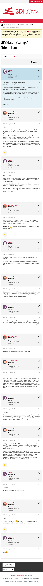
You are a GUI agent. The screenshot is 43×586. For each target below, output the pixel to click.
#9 (39, 372)
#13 (39, 515)
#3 (39, 172)
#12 (39, 484)
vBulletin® (21, 575)
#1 (39, 82)
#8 (39, 348)
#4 (39, 217)
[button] (5, 152)
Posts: (9, 77)
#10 (39, 409)
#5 (39, 254)
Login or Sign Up (35, 1)
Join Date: (10, 76)
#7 (39, 318)
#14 (39, 549)
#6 (39, 289)
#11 (39, 441)
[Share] (38, 76)
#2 (39, 124)
